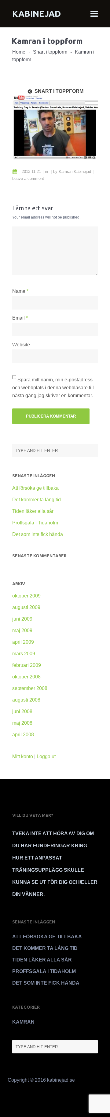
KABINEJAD (36, 13)
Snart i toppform (50, 51)
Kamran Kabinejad (75, 171)
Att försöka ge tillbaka (35, 488)
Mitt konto (22, 756)
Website (21, 344)
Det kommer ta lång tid (36, 499)
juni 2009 (22, 619)
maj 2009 (22, 630)
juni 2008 (22, 711)
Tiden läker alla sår (32, 511)
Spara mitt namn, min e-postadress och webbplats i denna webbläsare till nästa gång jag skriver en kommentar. (53, 387)
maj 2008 (22, 723)
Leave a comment (28, 178)
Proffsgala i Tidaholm (35, 522)
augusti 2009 (26, 607)
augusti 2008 (26, 699)
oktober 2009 (26, 595)
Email (18, 317)
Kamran (23, 1021)
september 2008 (29, 688)
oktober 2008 (26, 676)
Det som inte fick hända (37, 534)
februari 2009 (26, 665)
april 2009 (23, 642)
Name (18, 291)
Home (18, 51)
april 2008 (23, 734)
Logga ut (46, 756)
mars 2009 (23, 653)
